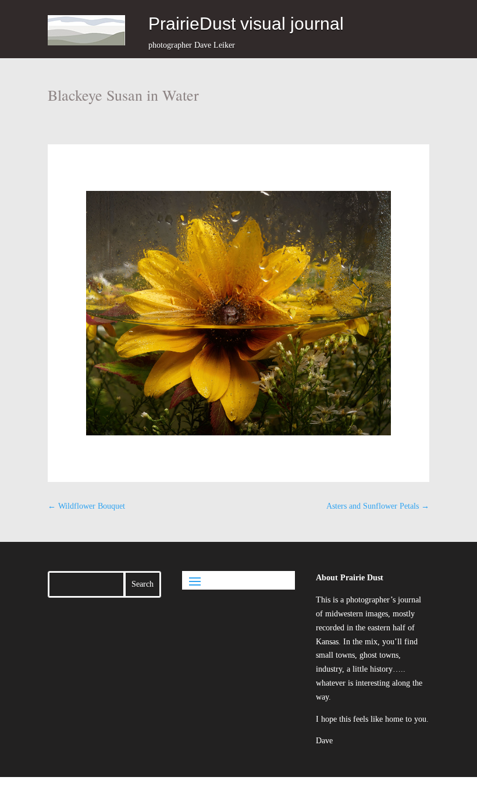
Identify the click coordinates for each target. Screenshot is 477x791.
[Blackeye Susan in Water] (238, 313)
